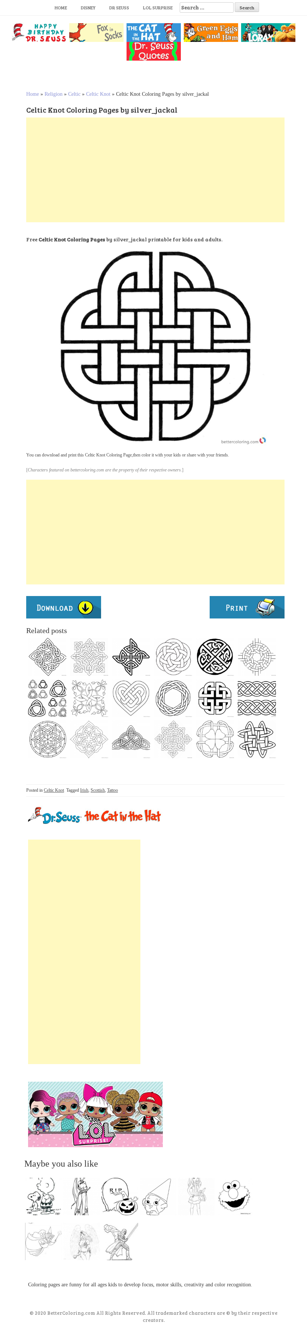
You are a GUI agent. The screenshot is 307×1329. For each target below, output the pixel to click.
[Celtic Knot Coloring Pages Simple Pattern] (131, 657)
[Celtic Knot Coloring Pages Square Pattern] (47, 657)
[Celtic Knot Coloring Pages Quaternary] (214, 698)
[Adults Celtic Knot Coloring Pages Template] (256, 739)
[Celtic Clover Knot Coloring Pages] (214, 739)
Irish (84, 790)
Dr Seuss (119, 7)
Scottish (98, 790)
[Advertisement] (155, 169)
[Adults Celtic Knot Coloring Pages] (89, 739)
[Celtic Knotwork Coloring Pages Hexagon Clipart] (173, 657)
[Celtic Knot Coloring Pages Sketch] (214, 657)
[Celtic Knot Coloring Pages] (173, 739)
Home (61, 7)
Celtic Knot (98, 94)
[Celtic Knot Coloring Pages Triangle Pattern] (131, 739)
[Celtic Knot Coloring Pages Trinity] (47, 698)
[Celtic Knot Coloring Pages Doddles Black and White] (256, 698)
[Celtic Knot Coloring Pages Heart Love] (131, 698)
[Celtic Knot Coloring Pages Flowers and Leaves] (89, 698)
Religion (54, 94)
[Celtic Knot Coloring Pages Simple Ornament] (173, 698)
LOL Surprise (158, 7)
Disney (88, 7)
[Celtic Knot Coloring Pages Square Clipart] (89, 657)
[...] (45, 1198)
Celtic (74, 94)
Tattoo (112, 790)
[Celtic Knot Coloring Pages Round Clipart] (256, 657)
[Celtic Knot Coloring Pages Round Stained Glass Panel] (47, 739)
